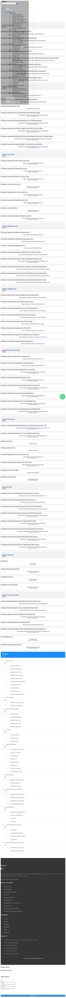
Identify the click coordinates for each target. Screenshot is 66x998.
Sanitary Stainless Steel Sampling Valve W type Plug (33, 330)
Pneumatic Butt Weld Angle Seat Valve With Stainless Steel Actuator (33, 547)
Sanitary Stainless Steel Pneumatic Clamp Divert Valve (33, 464)
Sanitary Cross (15, 59)
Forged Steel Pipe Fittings (18, 88)
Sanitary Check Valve (17, 17)
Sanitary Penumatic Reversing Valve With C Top (33, 456)
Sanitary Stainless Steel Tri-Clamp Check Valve (33, 194)
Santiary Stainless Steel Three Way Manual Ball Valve (33, 33)
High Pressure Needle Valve (19, 73)
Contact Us (10, 102)
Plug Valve (33, 563)
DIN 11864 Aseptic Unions (18, 51)
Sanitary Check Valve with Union (33, 186)
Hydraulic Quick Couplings (19, 96)
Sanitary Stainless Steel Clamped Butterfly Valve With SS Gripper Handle (33, 146)
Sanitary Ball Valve (17, 14)
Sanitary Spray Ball (17, 40)
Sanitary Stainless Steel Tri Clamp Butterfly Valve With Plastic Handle (33, 115)
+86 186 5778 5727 (14, 953)
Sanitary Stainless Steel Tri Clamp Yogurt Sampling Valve (33, 304)
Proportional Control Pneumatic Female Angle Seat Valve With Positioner (33, 508)
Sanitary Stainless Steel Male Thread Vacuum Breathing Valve (33, 403)
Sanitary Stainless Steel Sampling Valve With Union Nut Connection (33, 337)
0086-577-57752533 (11, 945)
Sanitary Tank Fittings (17, 42)
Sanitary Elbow (16, 54)
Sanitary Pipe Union (17, 53)
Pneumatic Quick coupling (18, 94)
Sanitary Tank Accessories (15, 34)
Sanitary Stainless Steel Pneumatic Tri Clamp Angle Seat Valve (33, 523)
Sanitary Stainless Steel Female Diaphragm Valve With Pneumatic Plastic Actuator (33, 282)
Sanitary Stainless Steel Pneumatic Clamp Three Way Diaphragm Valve (33, 254)
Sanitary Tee (15, 56)
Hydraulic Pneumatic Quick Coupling (18, 93)
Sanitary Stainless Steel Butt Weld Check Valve (33, 202)
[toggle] (1, 5)
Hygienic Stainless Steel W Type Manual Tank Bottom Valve (33, 616)
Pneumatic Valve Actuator (18, 31)
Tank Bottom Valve (33, 639)
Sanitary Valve (12, 13)
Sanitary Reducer (16, 57)
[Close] (1, 980)
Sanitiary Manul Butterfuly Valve (33, 108)
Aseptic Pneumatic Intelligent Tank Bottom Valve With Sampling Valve (33, 603)
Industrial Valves (13, 77)
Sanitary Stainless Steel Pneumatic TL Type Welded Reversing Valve (33, 435)
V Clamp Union (16, 48)
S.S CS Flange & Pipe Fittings (16, 85)
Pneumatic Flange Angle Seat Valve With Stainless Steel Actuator (33, 539)
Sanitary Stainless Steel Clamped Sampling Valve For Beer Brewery (33, 297)
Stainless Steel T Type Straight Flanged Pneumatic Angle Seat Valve (33, 495)
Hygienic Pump (12, 63)
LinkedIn (12, 879)
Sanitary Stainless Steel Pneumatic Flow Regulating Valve (33, 365)
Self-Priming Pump (17, 67)
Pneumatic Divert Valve (33, 450)
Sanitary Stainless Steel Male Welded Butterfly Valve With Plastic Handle (33, 123)
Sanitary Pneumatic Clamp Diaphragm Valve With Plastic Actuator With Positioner (33, 275)
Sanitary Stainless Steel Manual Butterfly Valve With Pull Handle (33, 101)
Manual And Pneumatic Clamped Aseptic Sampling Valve (33, 343)
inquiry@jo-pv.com (13, 948)
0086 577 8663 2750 (13, 942)
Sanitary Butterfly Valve (18, 16)
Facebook (3, 879)
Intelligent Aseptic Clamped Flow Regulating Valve (33, 358)
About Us (9, 9)
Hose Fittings (15, 91)
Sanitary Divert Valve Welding (33, 472)
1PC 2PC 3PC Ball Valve (18, 80)
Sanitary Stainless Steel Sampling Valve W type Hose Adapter (33, 317)
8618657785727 (5, 967)
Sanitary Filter (15, 36)
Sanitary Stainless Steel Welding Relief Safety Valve (33, 379)
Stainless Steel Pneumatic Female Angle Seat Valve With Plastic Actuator (33, 515)
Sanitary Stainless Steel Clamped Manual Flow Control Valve (33, 372)
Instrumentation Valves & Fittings (17, 70)
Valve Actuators (12, 30)
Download (10, 99)
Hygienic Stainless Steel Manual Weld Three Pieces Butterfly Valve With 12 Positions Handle (33, 138)
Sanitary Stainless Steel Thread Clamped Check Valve (33, 218)
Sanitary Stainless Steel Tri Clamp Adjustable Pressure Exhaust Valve (33, 387)
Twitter (7, 879)
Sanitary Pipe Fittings (14, 50)
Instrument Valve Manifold (18, 74)
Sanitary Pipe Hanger (17, 60)
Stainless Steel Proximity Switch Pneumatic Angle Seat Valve (33, 502)
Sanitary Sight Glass (17, 39)
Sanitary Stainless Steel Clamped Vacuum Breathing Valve (33, 395)
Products (9, 11)
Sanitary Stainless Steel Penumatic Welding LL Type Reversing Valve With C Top (33, 427)
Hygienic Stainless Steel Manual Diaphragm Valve (33, 234)
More (4, 156)
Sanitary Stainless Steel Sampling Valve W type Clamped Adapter (33, 310)
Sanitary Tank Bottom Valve (19, 28)
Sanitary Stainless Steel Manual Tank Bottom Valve (33, 624)
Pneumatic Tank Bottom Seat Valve (33, 647)
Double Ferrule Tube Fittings (19, 71)
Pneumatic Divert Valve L (33, 479)
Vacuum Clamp (16, 46)
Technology (11, 97)
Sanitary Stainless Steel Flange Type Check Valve (33, 178)
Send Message (33, 995)
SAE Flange (15, 87)
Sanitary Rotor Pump (17, 68)
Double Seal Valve (33, 443)
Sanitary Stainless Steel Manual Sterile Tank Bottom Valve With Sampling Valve (33, 631)
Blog (8, 100)
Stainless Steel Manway (18, 37)
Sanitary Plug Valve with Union (33, 571)
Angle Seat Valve (16, 25)
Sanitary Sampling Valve (18, 20)
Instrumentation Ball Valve (18, 76)
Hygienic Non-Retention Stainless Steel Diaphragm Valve (33, 241)
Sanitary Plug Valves (33, 579)
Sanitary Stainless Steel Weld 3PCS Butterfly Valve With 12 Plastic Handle (33, 130)
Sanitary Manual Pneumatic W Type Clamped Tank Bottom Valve (33, 610)
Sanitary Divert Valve (17, 23)
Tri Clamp (11, 43)
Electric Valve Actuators (18, 33)
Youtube (16, 879)
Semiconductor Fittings (18, 62)
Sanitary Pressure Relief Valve (19, 22)
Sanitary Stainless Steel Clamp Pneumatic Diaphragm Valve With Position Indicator (33, 269)
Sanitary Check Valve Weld (33, 210)
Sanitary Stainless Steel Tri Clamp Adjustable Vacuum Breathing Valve (33, 411)
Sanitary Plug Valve (17, 26)
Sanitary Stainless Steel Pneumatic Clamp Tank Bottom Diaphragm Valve (33, 261)
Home (8, 8)
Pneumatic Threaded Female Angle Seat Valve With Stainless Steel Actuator (33, 531)
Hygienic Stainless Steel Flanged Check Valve (33, 171)
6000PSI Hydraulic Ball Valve (19, 79)
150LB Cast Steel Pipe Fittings (19, 90)
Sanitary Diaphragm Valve (18, 19)
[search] (17, 3)
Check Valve (15, 82)
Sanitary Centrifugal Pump (18, 65)
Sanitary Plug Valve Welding (33, 587)
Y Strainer (14, 84)
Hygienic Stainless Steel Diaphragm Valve (33, 247)
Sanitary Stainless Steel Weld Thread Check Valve (33, 163)
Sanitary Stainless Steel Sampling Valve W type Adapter (33, 323)
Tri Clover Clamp (16, 45)
